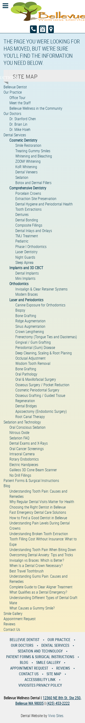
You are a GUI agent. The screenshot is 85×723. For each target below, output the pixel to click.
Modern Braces (26, 294)
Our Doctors (12, 113)
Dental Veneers (26, 172)
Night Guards (25, 257)
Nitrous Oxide (19, 432)
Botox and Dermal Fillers (33, 182)
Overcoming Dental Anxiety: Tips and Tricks (41, 554)
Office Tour (17, 97)
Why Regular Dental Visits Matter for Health (41, 501)
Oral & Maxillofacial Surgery (35, 379)
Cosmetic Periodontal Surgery (37, 390)
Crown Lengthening (29, 331)
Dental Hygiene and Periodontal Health (44, 204)
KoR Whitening (26, 166)
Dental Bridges (26, 406)
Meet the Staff (20, 102)
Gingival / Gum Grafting (33, 342)
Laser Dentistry (26, 251)
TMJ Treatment (26, 235)
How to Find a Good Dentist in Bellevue (38, 517)
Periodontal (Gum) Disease (35, 347)
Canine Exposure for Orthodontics (40, 305)
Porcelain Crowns (28, 193)
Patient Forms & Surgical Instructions (31, 480)
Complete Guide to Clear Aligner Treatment (40, 587)
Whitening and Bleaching (33, 156)
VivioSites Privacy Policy (40, 685)
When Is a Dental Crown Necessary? (36, 565)
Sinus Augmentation (30, 326)
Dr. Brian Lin (18, 124)
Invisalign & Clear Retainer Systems (41, 289)
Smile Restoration (28, 145)
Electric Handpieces (23, 464)
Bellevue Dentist (15, 87)
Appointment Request (20, 618)
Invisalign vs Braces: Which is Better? (36, 560)
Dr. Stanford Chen (22, 118)
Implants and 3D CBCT (26, 267)
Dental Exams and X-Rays (28, 443)
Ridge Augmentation (30, 320)
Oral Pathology (26, 374)
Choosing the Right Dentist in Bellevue (37, 507)
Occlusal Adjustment (30, 358)
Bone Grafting (25, 315)
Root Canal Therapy (30, 416)
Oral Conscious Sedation (27, 427)
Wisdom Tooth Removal (32, 363)
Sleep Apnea (24, 262)
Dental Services (15, 135)
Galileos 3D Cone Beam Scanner (33, 469)
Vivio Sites (55, 715)
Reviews (9, 624)
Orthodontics (19, 283)
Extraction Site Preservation (35, 198)
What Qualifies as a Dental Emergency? (38, 592)
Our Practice (13, 92)
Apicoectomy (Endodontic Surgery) (41, 411)
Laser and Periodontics (26, 299)
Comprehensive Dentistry (27, 187)
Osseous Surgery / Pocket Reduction (42, 384)
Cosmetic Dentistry (23, 140)
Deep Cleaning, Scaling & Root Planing (43, 353)
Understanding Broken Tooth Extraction (38, 533)
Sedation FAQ (19, 438)
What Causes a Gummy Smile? (32, 608)
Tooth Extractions (28, 209)
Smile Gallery (13, 613)
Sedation (21, 177)
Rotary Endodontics (24, 459)
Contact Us (12, 629)
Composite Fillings (28, 225)
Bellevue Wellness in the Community (35, 108)
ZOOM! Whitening (28, 161)
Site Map (54, 673)
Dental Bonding (26, 220)
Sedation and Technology (22, 422)
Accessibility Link (40, 679)
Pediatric (21, 241)
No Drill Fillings (20, 475)
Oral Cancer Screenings (26, 448)
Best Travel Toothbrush (26, 571)
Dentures (22, 214)
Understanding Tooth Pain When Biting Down (42, 549)
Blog (7, 485)
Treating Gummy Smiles (32, 150)
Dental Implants (27, 273)
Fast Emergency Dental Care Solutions (37, 512)
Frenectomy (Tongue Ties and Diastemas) (46, 336)
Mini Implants (25, 278)
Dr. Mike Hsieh (19, 129)
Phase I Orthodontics (31, 246)
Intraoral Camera (22, 454)
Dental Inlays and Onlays (33, 230)
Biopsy (20, 310)
